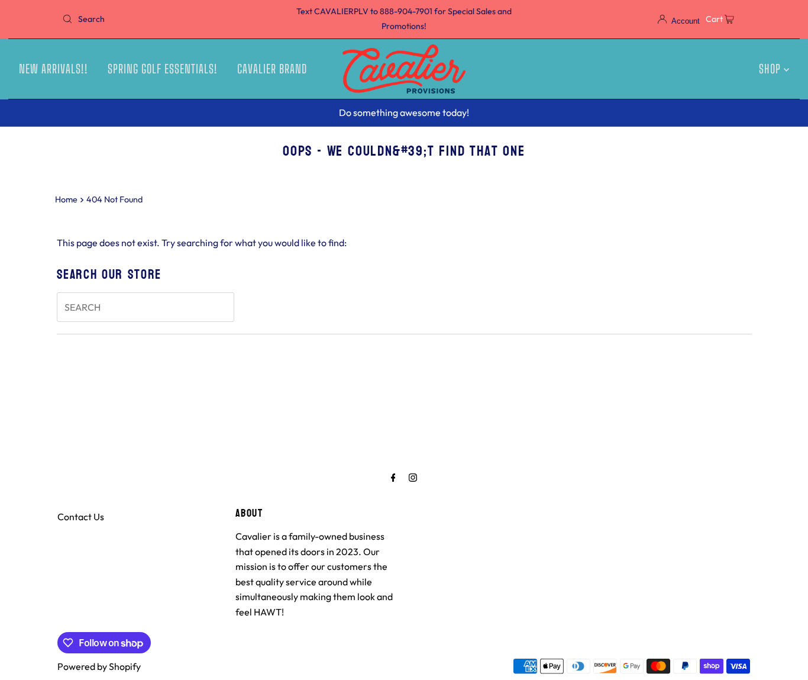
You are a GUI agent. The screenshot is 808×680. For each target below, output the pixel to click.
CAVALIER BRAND (272, 69)
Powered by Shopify (99, 666)
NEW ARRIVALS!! (53, 69)
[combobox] (169, 19)
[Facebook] (393, 477)
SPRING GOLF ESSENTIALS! (163, 69)
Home (66, 199)
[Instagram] (413, 477)
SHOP (771, 69)
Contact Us (80, 517)
